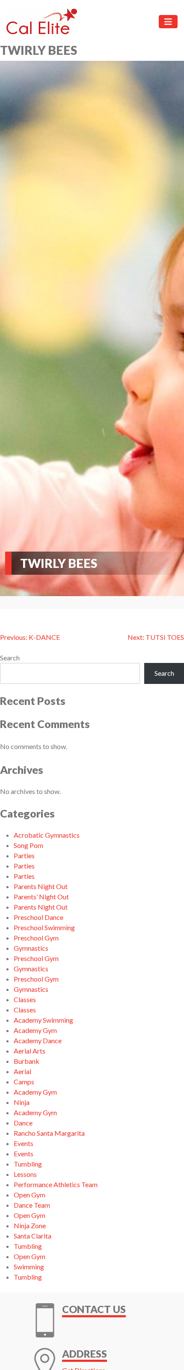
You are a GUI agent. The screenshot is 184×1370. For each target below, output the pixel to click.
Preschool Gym (36, 938)
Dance (23, 1123)
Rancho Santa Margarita (49, 1133)
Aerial (22, 1071)
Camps (24, 1081)
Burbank (26, 1061)
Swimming (29, 1267)
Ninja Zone (30, 1225)
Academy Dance (38, 1040)
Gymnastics (31, 948)
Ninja (22, 1102)
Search (10, 658)
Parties (24, 855)
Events (23, 1143)
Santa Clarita (32, 1236)
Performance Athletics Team (56, 1184)
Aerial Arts (29, 1051)
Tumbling (28, 1164)
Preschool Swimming (44, 927)
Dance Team (32, 1205)
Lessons (25, 1174)
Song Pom (28, 845)
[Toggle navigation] (168, 21)
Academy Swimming (43, 1020)
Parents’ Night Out (41, 896)
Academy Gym (35, 1030)
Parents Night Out (41, 886)
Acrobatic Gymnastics (47, 835)
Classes (25, 999)
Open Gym (29, 1195)
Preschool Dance (38, 917)
